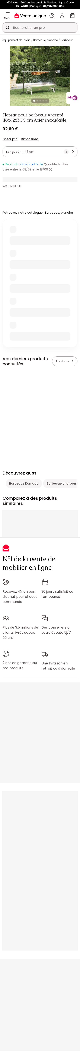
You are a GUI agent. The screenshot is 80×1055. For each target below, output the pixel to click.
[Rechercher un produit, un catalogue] (7, 27)
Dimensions (30, 139)
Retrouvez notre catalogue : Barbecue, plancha (38, 212)
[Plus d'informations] (50, 169)
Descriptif (10, 139)
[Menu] (7, 13)
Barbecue (67, 40)
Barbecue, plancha (45, 40)
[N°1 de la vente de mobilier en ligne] (30, 15)
